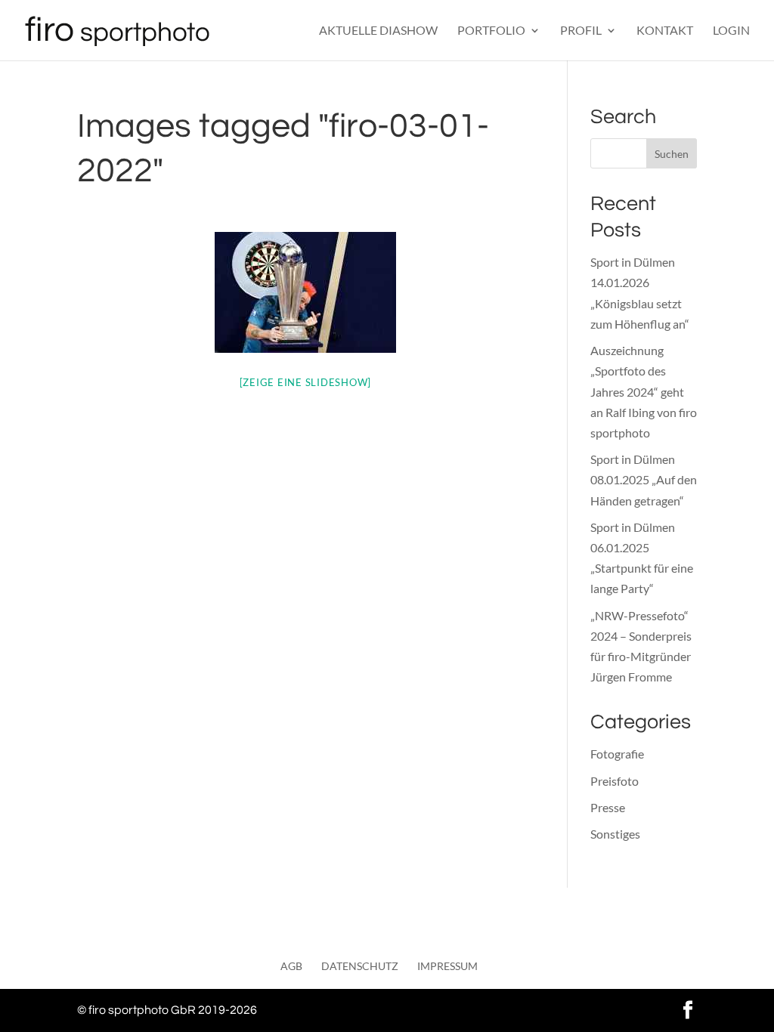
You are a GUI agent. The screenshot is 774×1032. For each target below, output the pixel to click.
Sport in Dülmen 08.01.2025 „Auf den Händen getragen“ (643, 479)
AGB (291, 965)
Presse (607, 807)
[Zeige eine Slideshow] (306, 382)
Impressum (447, 965)
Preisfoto (614, 781)
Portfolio (491, 31)
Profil (581, 31)
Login (731, 31)
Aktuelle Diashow (378, 31)
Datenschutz (359, 965)
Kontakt (664, 31)
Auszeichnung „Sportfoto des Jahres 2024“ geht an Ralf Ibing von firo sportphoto (643, 391)
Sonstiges (615, 834)
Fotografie (617, 753)
